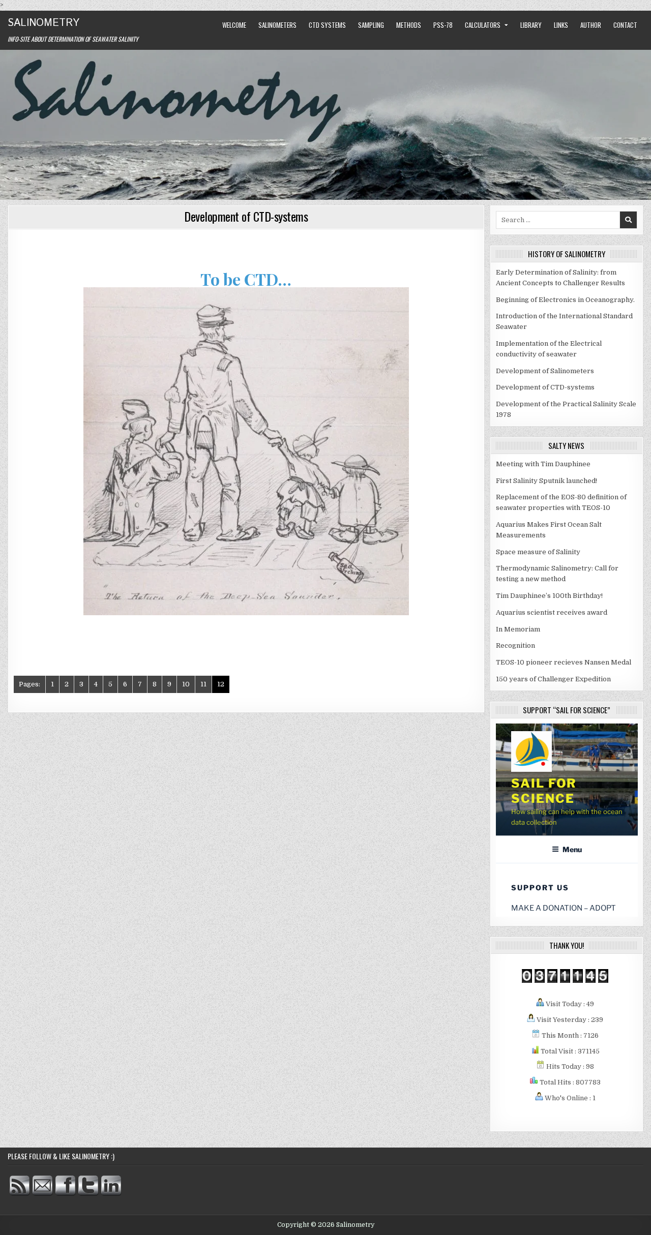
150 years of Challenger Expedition (553, 679)
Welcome (234, 25)
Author (590, 25)
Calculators (482, 25)
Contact (625, 25)
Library (531, 25)
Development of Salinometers (545, 371)
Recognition (515, 645)
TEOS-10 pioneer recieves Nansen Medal (563, 662)
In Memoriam (518, 629)
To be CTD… (245, 279)
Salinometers (277, 25)
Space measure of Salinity (538, 552)
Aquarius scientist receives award (551, 612)
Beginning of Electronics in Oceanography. (565, 300)
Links (561, 25)
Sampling (371, 25)
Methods (408, 25)
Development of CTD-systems (246, 216)
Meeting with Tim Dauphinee (543, 464)
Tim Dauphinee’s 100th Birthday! (549, 595)
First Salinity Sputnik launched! (546, 481)
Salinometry (43, 23)
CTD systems (327, 25)
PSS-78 (443, 25)
